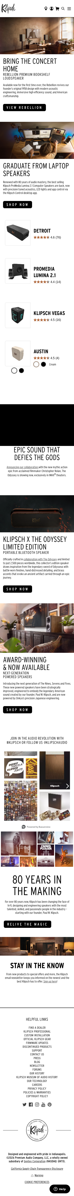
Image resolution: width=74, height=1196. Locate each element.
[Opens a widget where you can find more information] (59, 1189)
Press (37, 1058)
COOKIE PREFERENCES (37, 1182)
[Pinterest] (50, 1104)
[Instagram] (37, 1104)
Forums (37, 1069)
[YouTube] (43, 1104)
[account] (51, 9)
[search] (63, 9)
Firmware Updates (37, 1043)
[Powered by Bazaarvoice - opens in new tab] (36, 827)
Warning (39, 1175)
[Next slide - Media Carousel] (67, 786)
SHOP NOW (17, 205)
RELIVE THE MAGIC (27, 924)
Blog (37, 1062)
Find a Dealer (37, 1027)
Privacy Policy (37, 1088)
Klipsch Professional (37, 1031)
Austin (41, 351)
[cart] (57, 9)
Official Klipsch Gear (37, 1039)
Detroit (42, 231)
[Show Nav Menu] (69, 9)
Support (37, 1050)
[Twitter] (24, 1104)
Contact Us (37, 1054)
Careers (37, 1084)
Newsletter (37, 1065)
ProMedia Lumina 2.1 (45, 272)
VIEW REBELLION (24, 107)
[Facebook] (31, 1104)
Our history (37, 1073)
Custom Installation (37, 1035)
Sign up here (50, 981)
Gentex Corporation (35, 1161)
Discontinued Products (37, 1046)
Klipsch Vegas (49, 313)
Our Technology (37, 1081)
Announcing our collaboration (23, 467)
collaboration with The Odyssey (40, 559)
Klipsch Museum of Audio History (37, 1077)
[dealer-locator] (46, 9)
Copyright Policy (37, 1096)
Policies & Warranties (37, 1092)
